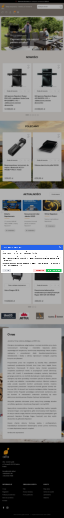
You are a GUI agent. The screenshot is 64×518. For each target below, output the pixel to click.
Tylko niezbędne (39, 270)
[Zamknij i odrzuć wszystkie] (60, 247)
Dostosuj (6, 270)
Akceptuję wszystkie (54, 270)
